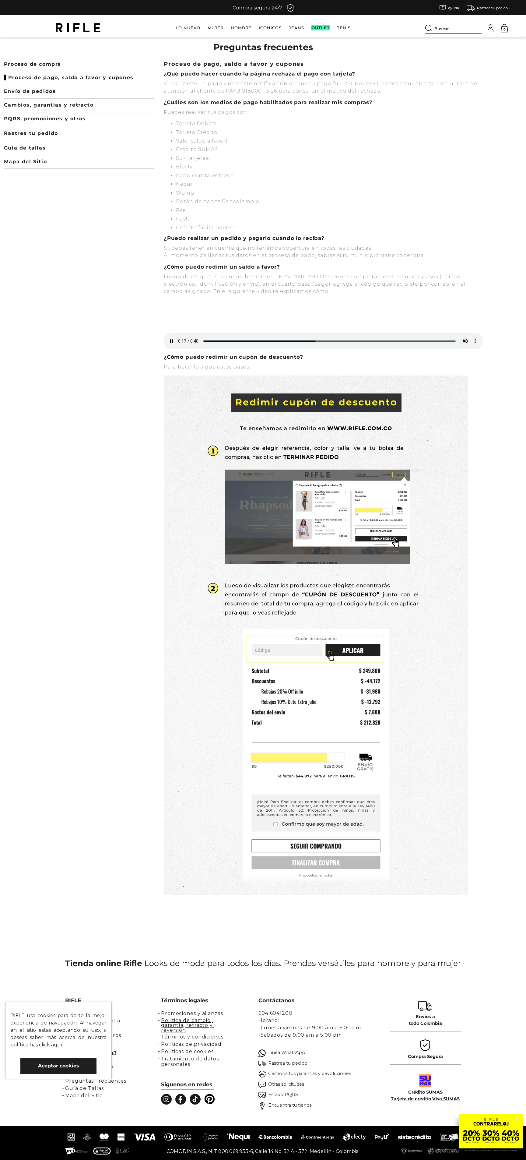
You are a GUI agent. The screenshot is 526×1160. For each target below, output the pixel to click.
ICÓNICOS (270, 27)
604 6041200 (275, 1013)
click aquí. (51, 1045)
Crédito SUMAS (425, 1092)
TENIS (344, 27)
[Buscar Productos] (429, 28)
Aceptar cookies (58, 1066)
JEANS (296, 27)
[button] (449, 7)
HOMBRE (241, 27)
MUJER (215, 27)
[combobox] (453, 27)
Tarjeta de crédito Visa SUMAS (425, 1099)
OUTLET (320, 27)
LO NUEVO (188, 27)
